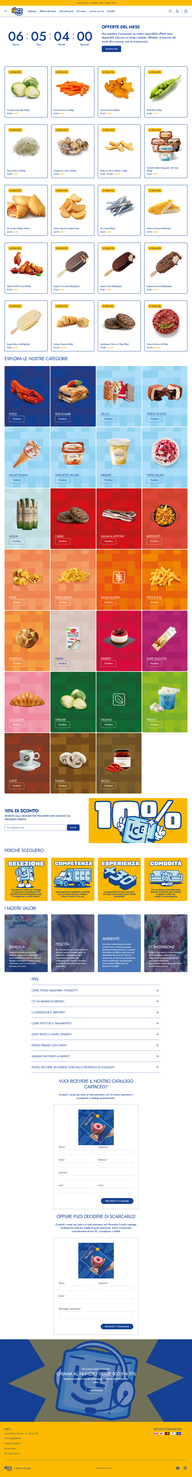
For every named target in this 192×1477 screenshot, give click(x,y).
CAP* (61, 1186)
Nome (62, 1283)
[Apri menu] (6, 11)
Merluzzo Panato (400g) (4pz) (159, 228)
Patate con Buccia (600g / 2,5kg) (113, 170)
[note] (96, 1279)
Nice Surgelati (25, 1468)
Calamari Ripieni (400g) (63, 344)
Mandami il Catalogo (117, 1201)
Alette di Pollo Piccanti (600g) (19, 286)
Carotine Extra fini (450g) (64, 110)
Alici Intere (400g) (107, 228)
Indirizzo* (63, 1173)
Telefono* (103, 1160)
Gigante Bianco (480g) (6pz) (18, 344)
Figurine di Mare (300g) (109, 110)
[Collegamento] (27, 396)
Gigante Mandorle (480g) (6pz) (159, 286)
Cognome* (103, 1147)
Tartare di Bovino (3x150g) (157, 344)
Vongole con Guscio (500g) (65, 170)
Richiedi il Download (117, 1326)
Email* (62, 1160)
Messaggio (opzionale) (70, 1309)
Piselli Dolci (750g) (154, 110)
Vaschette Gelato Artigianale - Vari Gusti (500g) (162, 169)
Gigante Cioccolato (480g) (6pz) (67, 286)
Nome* (62, 1147)
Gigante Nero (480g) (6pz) (111, 286)
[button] (170, 11)
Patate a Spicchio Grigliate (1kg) (66, 228)
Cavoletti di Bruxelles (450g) (18, 110)
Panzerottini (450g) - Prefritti (18, 228)
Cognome (103, 1283)
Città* (101, 1186)
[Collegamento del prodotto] (26, 92)
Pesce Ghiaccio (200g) (16, 170)
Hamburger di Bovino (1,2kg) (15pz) (114, 344)
